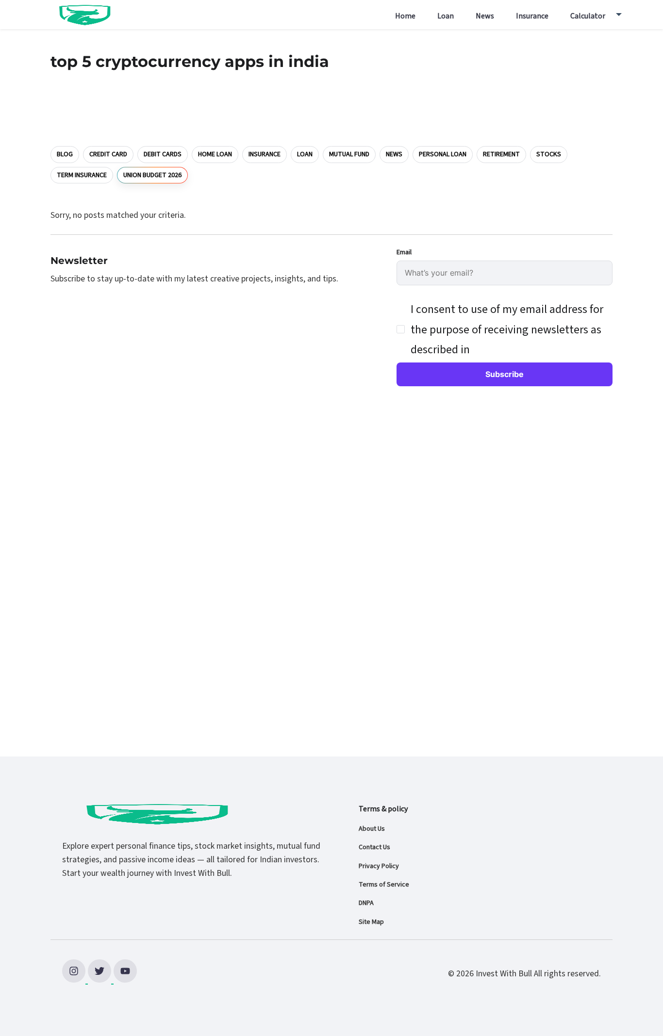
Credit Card (108, 154)
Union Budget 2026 (152, 175)
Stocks (548, 154)
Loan (445, 16)
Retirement (501, 154)
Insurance (532, 16)
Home (405, 16)
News (485, 16)
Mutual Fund (349, 154)
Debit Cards (163, 154)
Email (404, 252)
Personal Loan (442, 154)
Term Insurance (82, 175)
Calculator (587, 16)
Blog (65, 154)
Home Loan (215, 154)
